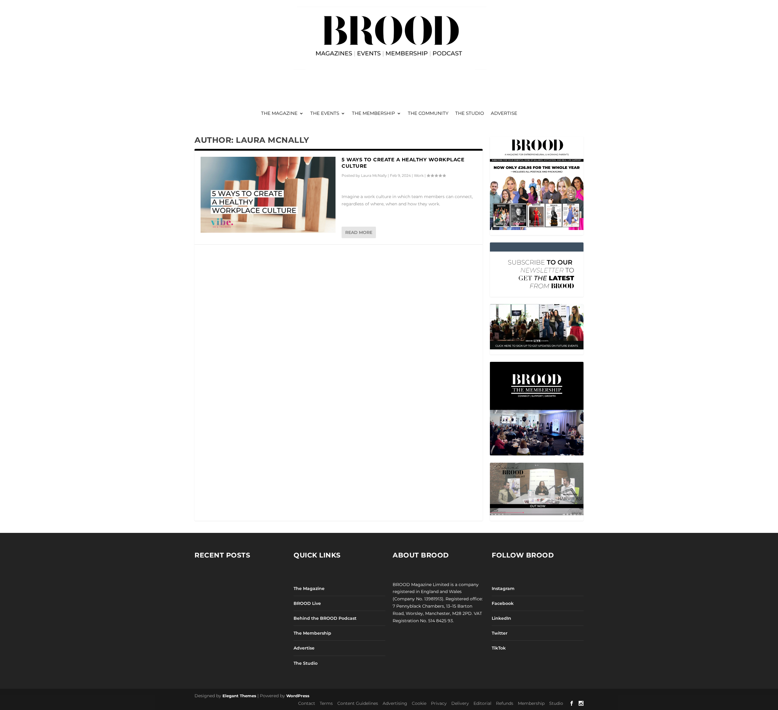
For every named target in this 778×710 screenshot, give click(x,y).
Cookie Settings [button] (345, 370)
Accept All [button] (380, 370)
